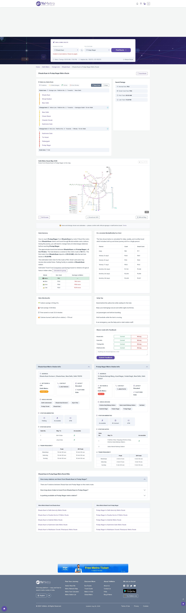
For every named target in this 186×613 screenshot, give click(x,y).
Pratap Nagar (46, 145)
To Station (88, 46)
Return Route (129, 59)
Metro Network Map (71, 588)
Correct (122, 336)
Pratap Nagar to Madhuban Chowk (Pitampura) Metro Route (116, 529)
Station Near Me (70, 586)
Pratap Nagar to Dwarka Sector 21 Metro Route (111, 515)
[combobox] (66, 50)
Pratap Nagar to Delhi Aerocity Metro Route (110, 510)
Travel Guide (88, 588)
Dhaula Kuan (46, 95)
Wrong (139, 336)
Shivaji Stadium (47, 99)
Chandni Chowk (47, 120)
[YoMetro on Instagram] (128, 586)
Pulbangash (46, 141)
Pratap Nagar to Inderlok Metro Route (108, 520)
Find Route (120, 50)
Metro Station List (70, 594)
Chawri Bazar (46, 116)
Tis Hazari (45, 137)
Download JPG (93, 217)
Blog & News (108, 594)
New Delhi (45, 103)
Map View (97, 85)
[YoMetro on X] (131, 586)
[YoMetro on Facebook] (124, 586)
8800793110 (122, 389)
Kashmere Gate (47, 124)
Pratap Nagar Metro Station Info (108, 367)
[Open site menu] (148, 3)
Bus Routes (88, 586)
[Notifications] (137, 4)
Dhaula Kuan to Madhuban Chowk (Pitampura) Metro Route (57, 529)
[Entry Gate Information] (47, 90)
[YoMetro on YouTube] (135, 586)
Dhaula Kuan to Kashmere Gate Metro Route (52, 525)
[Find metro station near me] (141, 3)
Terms (125, 225)
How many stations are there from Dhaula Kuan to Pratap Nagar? (63, 479)
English (42, 595)
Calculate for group (60, 270)
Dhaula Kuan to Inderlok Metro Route (50, 520)
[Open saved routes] (183, 604)
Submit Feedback (105, 357)
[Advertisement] (93, 23)
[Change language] (144, 4)
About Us (107, 586)
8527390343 (64, 386)
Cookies (145, 606)
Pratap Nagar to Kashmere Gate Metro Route (111, 525)
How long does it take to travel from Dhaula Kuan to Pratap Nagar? (64, 490)
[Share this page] (183, 599)
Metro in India (88, 591)
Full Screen (44, 217)
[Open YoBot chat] (4, 608)
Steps (106, 85)
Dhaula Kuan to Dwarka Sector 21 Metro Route (53, 515)
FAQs (105, 591)
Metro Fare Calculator (72, 591)
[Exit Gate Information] (46, 150)
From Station (58, 46)
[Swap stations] (82, 50)
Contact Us (107, 588)
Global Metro (88, 594)
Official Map (142, 217)
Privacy (136, 606)
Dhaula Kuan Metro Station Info (49, 367)
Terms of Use (125, 606)
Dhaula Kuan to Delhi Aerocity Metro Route (52, 510)
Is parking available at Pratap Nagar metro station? (58, 495)
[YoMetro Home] (45, 3)
